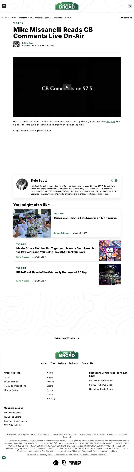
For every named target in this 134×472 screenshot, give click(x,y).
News (50, 372)
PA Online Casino (12, 412)
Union (50, 394)
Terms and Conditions (15, 386)
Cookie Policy (11, 390)
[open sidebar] (4, 6)
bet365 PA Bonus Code (100, 384)
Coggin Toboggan (62, 233)
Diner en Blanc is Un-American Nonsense (85, 218)
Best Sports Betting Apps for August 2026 (108, 374)
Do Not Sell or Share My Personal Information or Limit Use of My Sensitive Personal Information (67, 455)
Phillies (50, 381)
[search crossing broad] (130, 6)
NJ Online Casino (12, 416)
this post (111, 121)
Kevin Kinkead (22, 257)
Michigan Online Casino (15, 421)
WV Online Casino (13, 425)
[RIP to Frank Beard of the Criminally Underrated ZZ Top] (110, 274)
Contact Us (87, 363)
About (44, 363)
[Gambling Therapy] (75, 463)
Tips (53, 363)
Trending (18, 23)
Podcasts (73, 363)
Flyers (50, 390)
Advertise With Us (65, 338)
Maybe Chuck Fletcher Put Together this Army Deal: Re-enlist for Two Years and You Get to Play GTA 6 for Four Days (56, 250)
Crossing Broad (12, 372)
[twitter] (111, 180)
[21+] (56, 462)
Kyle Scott (28, 43)
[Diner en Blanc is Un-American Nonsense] (32, 223)
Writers (62, 363)
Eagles (50, 377)
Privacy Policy (11, 381)
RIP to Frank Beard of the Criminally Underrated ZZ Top (51, 272)
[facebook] (116, 180)
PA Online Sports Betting (101, 380)
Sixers (50, 386)
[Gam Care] (64, 462)
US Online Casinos (13, 408)
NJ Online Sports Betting (101, 389)
